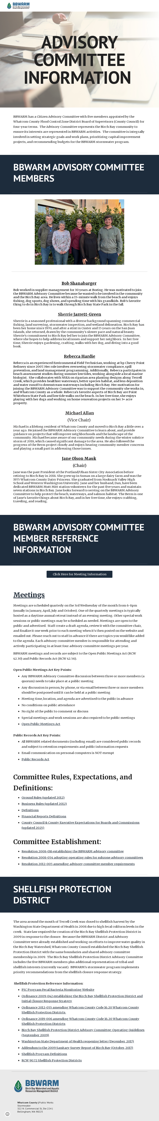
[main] (79, 59)
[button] (7, 1114)
